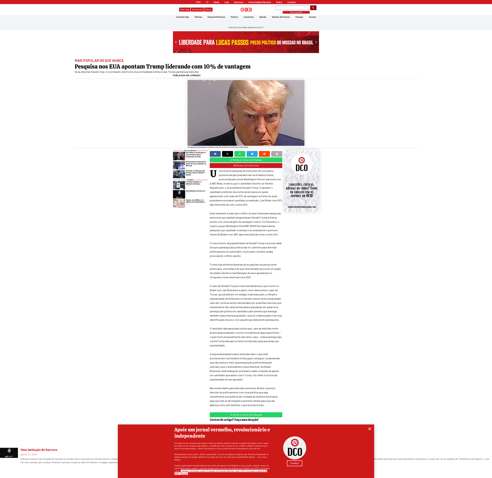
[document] (246, 239)
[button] (370, 429)
